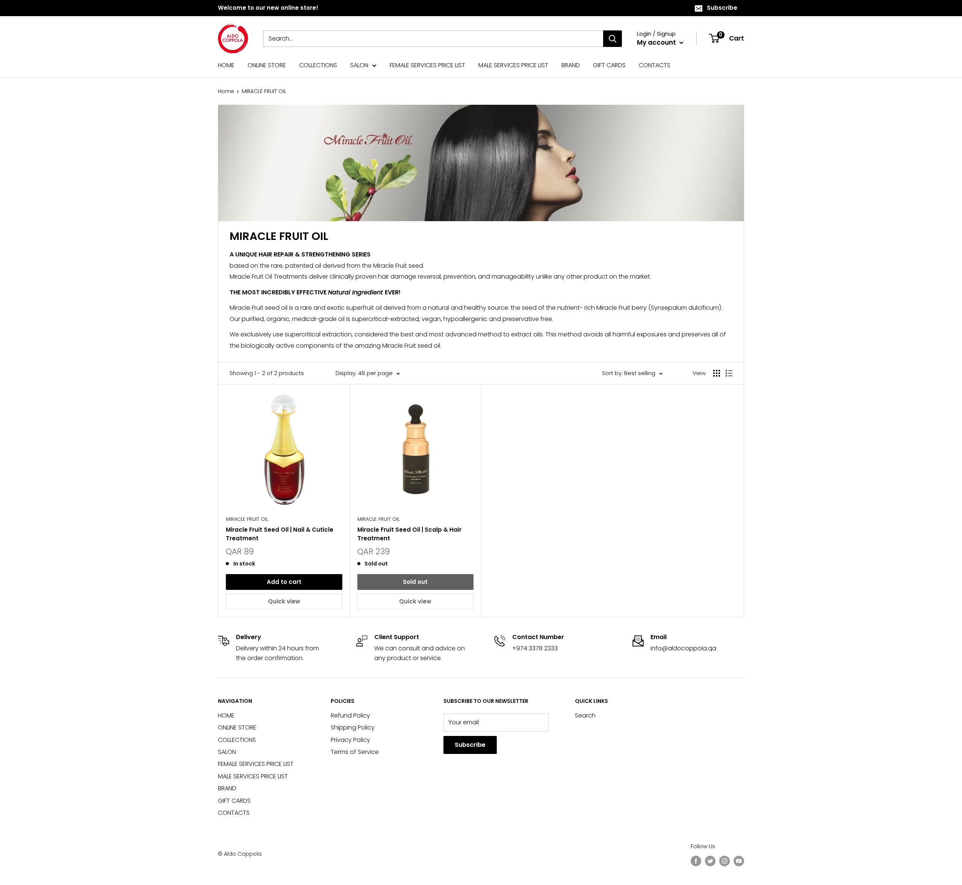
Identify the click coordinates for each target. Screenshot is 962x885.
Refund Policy (350, 715)
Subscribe (722, 8)
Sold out (415, 582)
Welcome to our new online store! (268, 8)
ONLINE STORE (267, 65)
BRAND (570, 65)
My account (657, 42)
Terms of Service (355, 752)
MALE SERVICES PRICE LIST (513, 65)
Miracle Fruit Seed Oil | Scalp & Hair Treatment (409, 534)
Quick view (284, 601)
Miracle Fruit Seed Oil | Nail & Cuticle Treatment (279, 534)
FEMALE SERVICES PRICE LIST (427, 65)
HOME (226, 65)
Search (585, 715)
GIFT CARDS (609, 65)
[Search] (612, 38)
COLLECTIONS (318, 65)
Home (226, 91)
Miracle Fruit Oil (247, 519)
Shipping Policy (353, 727)
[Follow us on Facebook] (696, 861)
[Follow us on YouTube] (739, 861)
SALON (359, 65)
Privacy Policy (350, 740)
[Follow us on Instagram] (724, 861)
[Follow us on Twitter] (710, 861)
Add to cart (284, 582)
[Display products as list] (729, 373)
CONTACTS (654, 65)
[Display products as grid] (716, 373)
